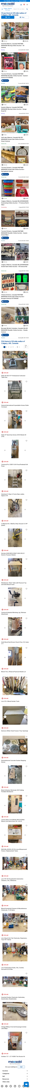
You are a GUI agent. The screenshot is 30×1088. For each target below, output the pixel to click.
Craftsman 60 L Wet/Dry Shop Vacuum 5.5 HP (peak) (14, 524)
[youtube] (19, 1086)
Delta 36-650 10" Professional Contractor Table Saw (13, 376)
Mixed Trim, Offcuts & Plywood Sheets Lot (13, 671)
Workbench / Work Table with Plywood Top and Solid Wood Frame (13, 583)
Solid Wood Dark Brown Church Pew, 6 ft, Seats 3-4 (15, 642)
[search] (27, 9)
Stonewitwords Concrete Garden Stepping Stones (13, 761)
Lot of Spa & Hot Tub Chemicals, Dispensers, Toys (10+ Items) (14, 938)
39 (17, 347)
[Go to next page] (20, 347)
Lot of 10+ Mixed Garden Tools (10, 701)
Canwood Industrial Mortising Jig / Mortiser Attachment (13, 613)
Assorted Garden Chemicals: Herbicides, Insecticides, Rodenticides (13, 998)
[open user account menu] (21, 4)
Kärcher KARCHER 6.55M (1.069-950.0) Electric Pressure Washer (12, 554)
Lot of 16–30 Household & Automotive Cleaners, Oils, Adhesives (12, 879)
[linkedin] (15, 1086)
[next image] (25, 361)
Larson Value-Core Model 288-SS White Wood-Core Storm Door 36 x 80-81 (13, 820)
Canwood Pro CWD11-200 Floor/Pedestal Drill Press (14, 465)
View (26, 345)
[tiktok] (23, 1086)
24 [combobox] (25, 347)
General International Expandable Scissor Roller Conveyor (15, 406)
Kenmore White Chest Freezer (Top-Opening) (14, 731)
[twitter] (11, 1086)
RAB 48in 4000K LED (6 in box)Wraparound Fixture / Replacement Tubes (14, 850)
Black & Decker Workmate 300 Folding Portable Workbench (12, 790)
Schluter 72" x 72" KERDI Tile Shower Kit (13, 1056)
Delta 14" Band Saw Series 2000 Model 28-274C (14, 435)
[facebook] (6, 1086)
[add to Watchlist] (26, 352)
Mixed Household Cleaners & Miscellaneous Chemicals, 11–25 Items (14, 909)
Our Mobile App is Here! (15, 1)
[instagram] (2, 1086)
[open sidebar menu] (27, 4)
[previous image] (5, 361)
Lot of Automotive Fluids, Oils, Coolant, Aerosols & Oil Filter (12, 968)
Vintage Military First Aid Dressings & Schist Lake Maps (13, 1027)
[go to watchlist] (24, 4)
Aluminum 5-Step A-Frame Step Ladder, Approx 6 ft (12, 494)
